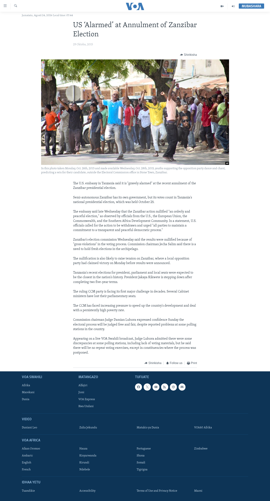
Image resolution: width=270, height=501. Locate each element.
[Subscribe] (182, 387)
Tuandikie (28, 490)
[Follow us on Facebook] (138, 387)
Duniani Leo (29, 427)
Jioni (81, 392)
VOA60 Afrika (203, 427)
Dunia (25, 399)
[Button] (188, 54)
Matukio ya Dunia (148, 427)
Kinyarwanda (87, 455)
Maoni (198, 490)
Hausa (83, 448)
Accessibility (87, 490)
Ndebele (84, 469)
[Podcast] (173, 387)
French (26, 469)
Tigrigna (142, 469)
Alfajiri (82, 385)
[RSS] (164, 387)
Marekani (28, 392)
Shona (141, 455)
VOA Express (86, 399)
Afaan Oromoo (31, 448)
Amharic (27, 455)
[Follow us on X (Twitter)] (147, 387)
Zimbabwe (201, 448)
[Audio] (233, 6)
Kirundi (84, 462)
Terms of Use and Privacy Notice (157, 490)
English (26, 462)
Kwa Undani (86, 406)
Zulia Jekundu (88, 427)
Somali (141, 462)
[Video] (222, 6)
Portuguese (144, 448)
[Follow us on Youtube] (155, 387)
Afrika (26, 385)
